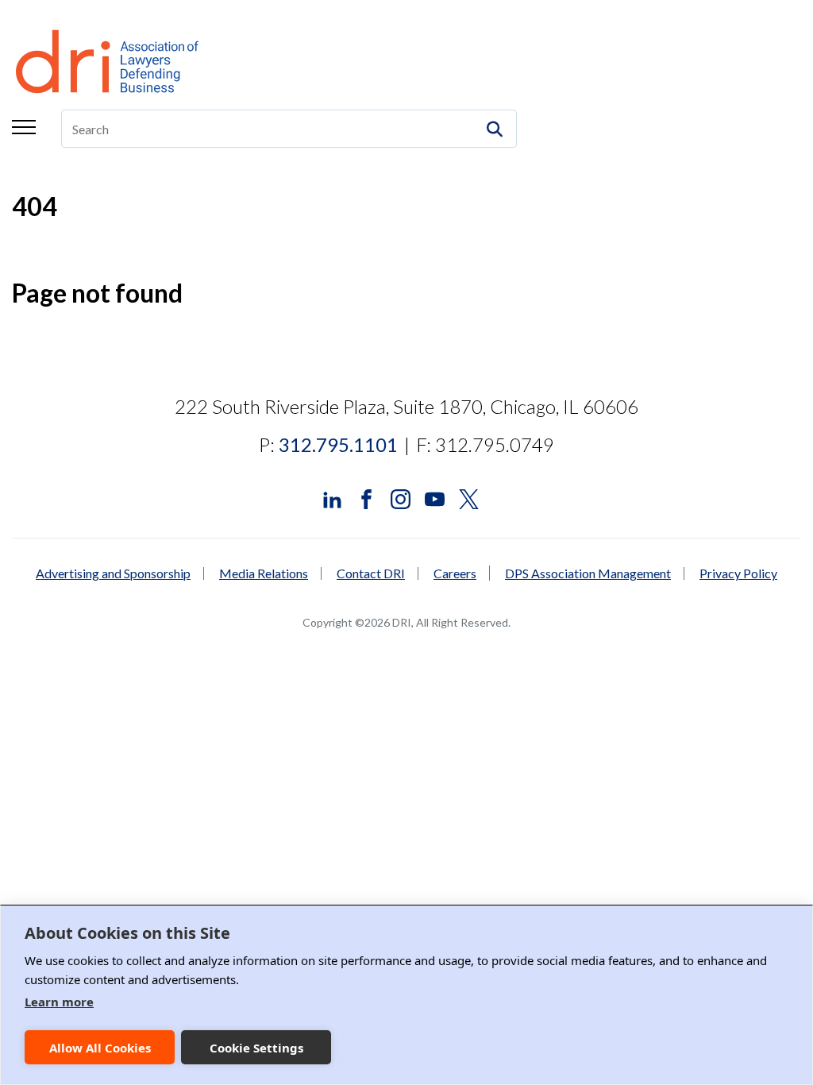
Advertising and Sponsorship (113, 573)
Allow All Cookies (100, 1048)
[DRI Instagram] (400, 497)
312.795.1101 (338, 444)
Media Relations (263, 573)
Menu (24, 127)
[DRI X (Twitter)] (469, 497)
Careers (454, 573)
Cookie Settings (256, 1048)
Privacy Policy (738, 573)
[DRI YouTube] (435, 497)
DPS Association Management (588, 573)
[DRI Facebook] (366, 497)
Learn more (59, 1002)
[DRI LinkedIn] (332, 497)
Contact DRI (371, 573)
